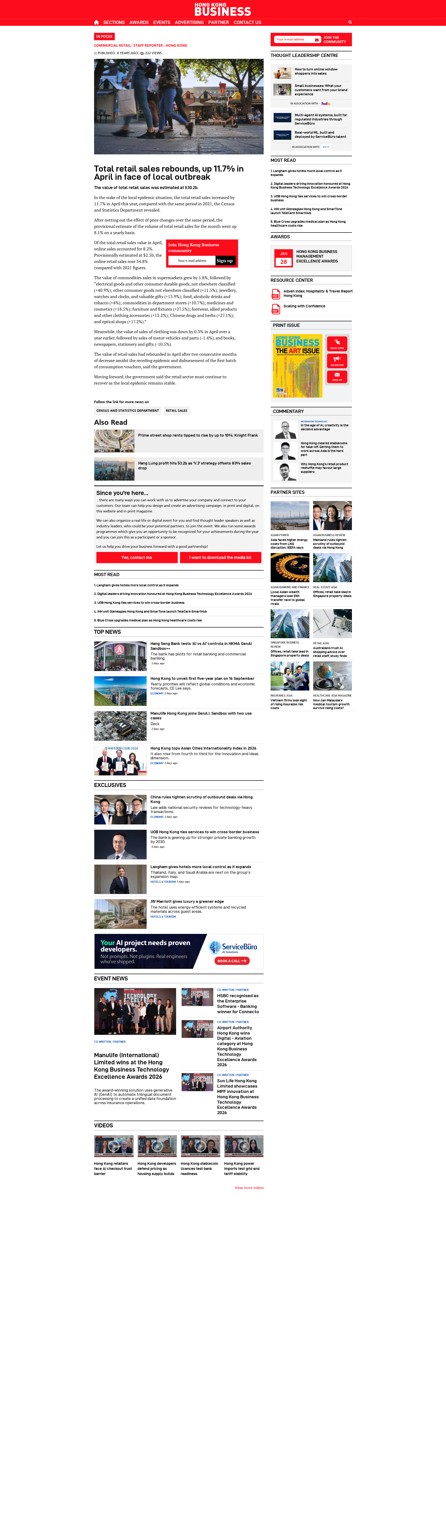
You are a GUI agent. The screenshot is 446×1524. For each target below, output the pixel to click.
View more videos (249, 1188)
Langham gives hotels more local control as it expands (201, 867)
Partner (218, 22)
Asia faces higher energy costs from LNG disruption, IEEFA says (289, 544)
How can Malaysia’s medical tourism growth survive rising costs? (331, 704)
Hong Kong (176, 46)
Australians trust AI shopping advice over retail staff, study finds (330, 652)
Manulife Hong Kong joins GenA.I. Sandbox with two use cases (201, 715)
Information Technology (314, 421)
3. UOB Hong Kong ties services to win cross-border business (139, 602)
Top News (107, 632)
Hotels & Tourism (163, 881)
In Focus (104, 37)
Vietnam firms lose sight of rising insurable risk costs (289, 704)
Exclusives (110, 785)
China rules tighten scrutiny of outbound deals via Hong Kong (202, 799)
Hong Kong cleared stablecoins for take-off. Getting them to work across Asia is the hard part (324, 449)
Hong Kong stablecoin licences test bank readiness (199, 1169)
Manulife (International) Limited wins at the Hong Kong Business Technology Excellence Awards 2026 (131, 1066)
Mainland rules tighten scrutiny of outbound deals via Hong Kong (330, 544)
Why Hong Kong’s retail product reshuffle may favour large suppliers (324, 468)
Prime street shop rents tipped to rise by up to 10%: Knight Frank (198, 435)
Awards (139, 22)
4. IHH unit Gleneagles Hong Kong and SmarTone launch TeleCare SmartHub (150, 611)
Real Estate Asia (325, 587)
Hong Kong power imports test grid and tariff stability (241, 1169)
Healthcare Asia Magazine (332, 695)
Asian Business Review (329, 535)
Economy (157, 693)
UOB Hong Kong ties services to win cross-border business (205, 832)
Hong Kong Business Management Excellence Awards (317, 256)
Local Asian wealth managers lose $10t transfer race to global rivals (288, 597)
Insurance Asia (281, 695)
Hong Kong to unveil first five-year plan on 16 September (202, 678)
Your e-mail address (290, 39)
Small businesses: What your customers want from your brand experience (321, 90)
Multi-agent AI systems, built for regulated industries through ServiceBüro (321, 119)
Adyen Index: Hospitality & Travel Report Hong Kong (318, 293)
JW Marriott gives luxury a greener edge (187, 901)
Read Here (337, 348)
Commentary (288, 411)
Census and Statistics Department (127, 410)
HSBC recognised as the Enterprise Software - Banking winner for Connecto (238, 1003)
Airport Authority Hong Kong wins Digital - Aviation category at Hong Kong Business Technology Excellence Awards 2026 (237, 1046)
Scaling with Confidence (304, 306)
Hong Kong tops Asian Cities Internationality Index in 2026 (203, 748)
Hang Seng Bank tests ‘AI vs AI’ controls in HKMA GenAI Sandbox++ (201, 645)
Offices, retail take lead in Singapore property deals (332, 594)
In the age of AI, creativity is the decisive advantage (324, 427)
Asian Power (280, 535)
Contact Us (247, 22)
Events (161, 22)
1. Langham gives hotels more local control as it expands (136, 585)
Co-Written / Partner (110, 1041)
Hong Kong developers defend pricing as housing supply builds (157, 1169)
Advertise (337, 365)
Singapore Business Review (285, 644)
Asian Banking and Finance (290, 587)
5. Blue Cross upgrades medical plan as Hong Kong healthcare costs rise (148, 620)
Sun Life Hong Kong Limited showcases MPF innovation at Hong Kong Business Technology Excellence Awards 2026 (238, 1096)
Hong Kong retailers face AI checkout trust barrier (113, 1169)
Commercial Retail (112, 46)
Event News (111, 978)
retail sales (176, 410)
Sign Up (337, 380)
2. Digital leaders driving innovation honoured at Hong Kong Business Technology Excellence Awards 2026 (173, 594)
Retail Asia (321, 643)
